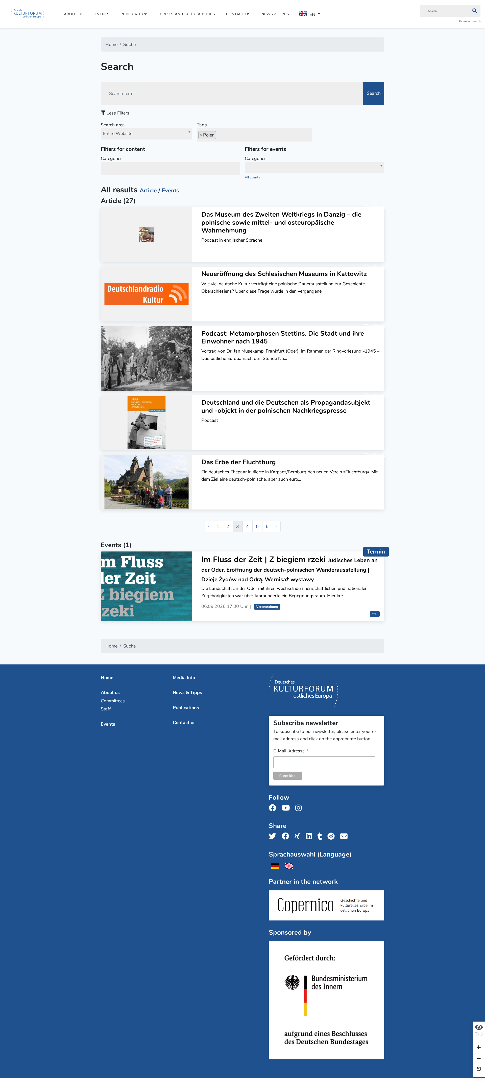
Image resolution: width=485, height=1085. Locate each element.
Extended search (469, 21)
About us (74, 14)
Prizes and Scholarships (187, 14)
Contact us (238, 14)
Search (374, 93)
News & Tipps (275, 14)
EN (312, 14)
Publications (134, 14)
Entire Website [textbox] (117, 133)
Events (102, 14)
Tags (202, 125)
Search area (116, 129)
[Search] (474, 11)
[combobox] (146, 134)
